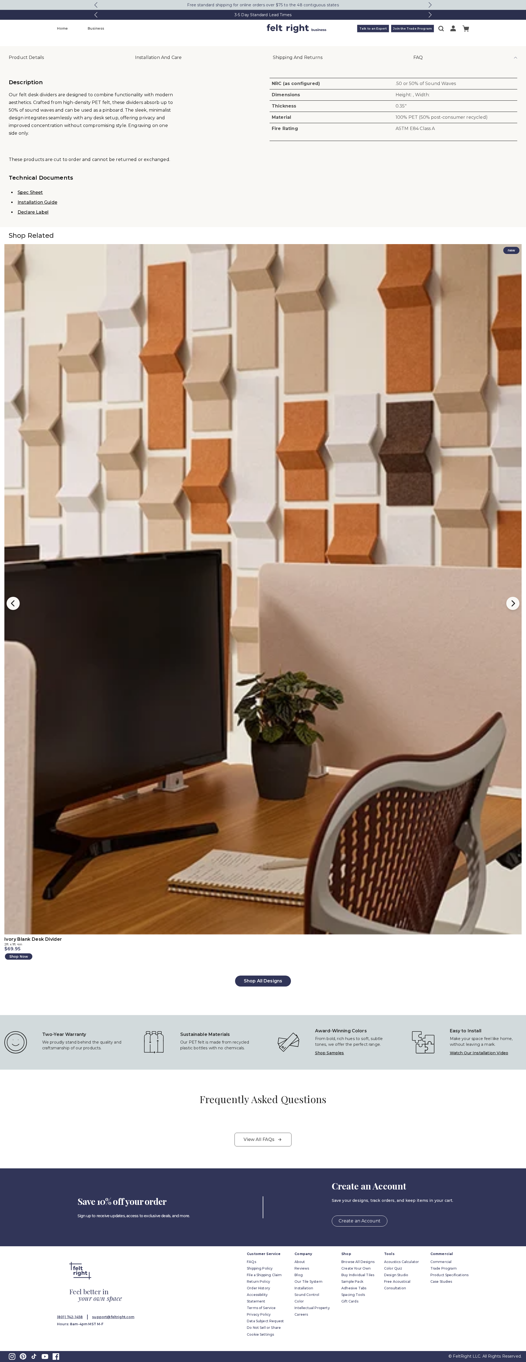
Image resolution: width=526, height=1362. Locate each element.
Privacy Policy (259, 1314)
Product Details (26, 57)
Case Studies (441, 1281)
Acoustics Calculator (401, 1262)
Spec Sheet (30, 192)
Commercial (441, 1262)
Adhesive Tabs (353, 1288)
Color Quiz (393, 1268)
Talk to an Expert (373, 28)
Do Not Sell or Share (264, 1328)
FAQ (418, 57)
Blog (299, 1275)
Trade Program (443, 1268)
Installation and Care (158, 57)
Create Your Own (356, 1268)
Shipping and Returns (297, 57)
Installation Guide (37, 202)
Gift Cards (349, 1301)
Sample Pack (352, 1281)
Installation (304, 1288)
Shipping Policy (260, 1268)
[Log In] (453, 28)
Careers (301, 1314)
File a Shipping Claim (264, 1275)
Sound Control (307, 1295)
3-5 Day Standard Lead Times (263, 14)
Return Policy (258, 1281)
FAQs (251, 1262)
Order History (258, 1288)
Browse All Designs (358, 1262)
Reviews (302, 1268)
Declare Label (33, 212)
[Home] (241, 28)
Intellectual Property (312, 1308)
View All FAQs (259, 1139)
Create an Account (360, 1220)
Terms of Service (261, 1308)
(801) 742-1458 (70, 1317)
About (300, 1262)
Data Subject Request (265, 1321)
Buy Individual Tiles (357, 1275)
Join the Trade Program (412, 28)
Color (299, 1301)
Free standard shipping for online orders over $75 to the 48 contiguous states (263, 4)
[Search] (441, 28)
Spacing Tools (353, 1295)
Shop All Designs (263, 981)
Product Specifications (449, 1275)
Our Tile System (308, 1281)
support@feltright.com (113, 1317)
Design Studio (396, 1275)
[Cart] (465, 29)
